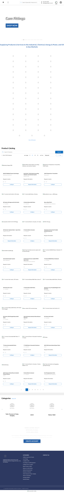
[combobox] (30, 2)
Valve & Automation (27, 475)
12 (29, 155)
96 (37, 155)
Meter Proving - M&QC (27, 466)
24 (32, 155)
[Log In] (56, 2)
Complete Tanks (26, 460)
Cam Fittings (25, 459)
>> (43, 389)
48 (35, 155)
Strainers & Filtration (27, 471)
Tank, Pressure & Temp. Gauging (29, 473)
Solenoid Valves (26, 479)
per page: (26, 155)
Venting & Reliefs (26, 477)
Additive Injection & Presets (28, 457)
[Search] (21, 2)
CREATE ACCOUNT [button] (32, 441)
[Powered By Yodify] (32, 492)
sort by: (41, 155)
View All (14, 398)
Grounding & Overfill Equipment (29, 462)
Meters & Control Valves (28, 468)
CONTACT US (46, 455)
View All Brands (32, 140)
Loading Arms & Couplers (28, 464)
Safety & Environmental (27, 470)
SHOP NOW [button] (12, 25)
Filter (60, 155)
